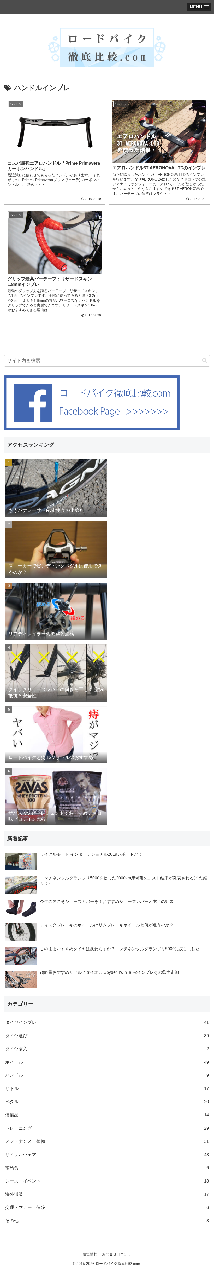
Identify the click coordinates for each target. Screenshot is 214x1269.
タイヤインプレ (107, 1022)
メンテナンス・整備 (107, 1141)
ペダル (107, 1101)
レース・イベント (107, 1181)
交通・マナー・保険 (107, 1207)
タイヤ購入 (107, 1048)
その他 (107, 1220)
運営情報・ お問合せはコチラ (107, 1254)
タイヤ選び (107, 1035)
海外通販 (107, 1194)
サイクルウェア (107, 1154)
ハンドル (107, 1075)
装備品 (107, 1114)
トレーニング (107, 1128)
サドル (107, 1088)
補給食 (107, 1167)
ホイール (107, 1062)
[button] (204, 360)
